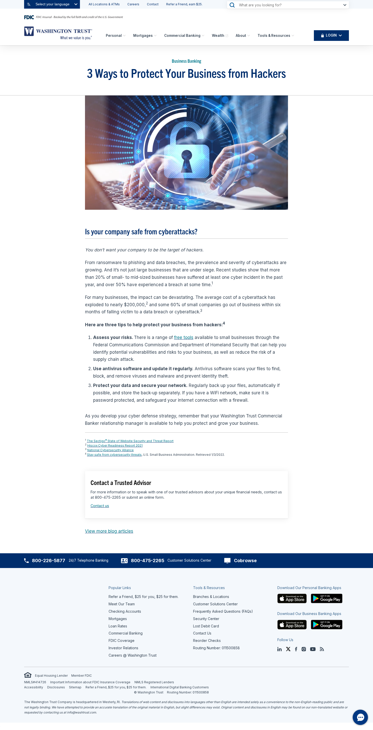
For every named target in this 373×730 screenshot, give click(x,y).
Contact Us (202, 633)
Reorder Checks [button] (207, 640)
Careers (133, 4)
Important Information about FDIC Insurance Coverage (90, 682)
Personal (114, 36)
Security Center (206, 619)
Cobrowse (245, 560)
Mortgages (143, 36)
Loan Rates (118, 626)
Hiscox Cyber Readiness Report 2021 (115, 445)
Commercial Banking (182, 36)
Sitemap (75, 687)
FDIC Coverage (121, 640)
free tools (183, 337)
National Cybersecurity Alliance (110, 450)
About (241, 36)
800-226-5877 (48, 560)
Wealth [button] (218, 36)
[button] (292, 598)
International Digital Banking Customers (179, 687)
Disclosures (56, 687)
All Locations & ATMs (104, 4)
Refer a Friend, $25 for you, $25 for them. (116, 687)
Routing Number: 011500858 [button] (216, 648)
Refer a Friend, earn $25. (184, 4)
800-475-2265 (147, 560)
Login (331, 35)
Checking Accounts (125, 611)
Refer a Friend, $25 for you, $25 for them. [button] (143, 596)
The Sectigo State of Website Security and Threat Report (130, 441)
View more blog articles (109, 531)
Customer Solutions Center (215, 604)
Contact (153, 4)
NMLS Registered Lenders (154, 682)
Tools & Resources (274, 36)
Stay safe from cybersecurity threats (114, 455)
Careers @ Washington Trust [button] (133, 655)
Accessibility (33, 687)
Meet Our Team (122, 604)
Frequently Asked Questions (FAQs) (223, 611)
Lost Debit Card (206, 626)
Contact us (100, 506)
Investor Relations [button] (123, 648)
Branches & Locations (211, 596)
